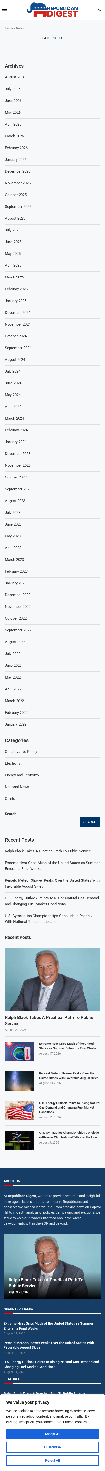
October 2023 (16, 477)
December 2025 (17, 171)
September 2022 (18, 630)
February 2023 (16, 571)
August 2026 (15, 77)
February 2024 (16, 430)
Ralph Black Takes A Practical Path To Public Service (48, 851)
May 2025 (13, 253)
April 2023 (13, 548)
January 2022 (15, 724)
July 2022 (12, 654)
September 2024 (18, 348)
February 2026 (16, 148)
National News (17, 787)
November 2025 (18, 183)
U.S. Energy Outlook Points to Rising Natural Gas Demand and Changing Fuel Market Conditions (69, 1107)
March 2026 (14, 136)
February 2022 (16, 712)
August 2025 (15, 218)
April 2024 (13, 406)
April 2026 (13, 124)
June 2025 (13, 242)
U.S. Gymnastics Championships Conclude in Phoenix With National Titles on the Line (69, 1135)
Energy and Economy (22, 775)
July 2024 (12, 371)
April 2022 (13, 689)
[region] (52, 1432)
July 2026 (12, 89)
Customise (52, 1447)
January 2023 (15, 583)
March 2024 (14, 418)
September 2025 (18, 206)
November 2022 (18, 606)
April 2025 (13, 265)
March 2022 (14, 701)
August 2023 (15, 501)
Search (10, 814)
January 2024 (15, 442)
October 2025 (16, 195)
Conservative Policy (21, 751)
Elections (12, 763)
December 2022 (17, 595)
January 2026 (15, 159)
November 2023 (18, 465)
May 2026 (13, 112)
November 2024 (18, 324)
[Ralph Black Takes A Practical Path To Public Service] (52, 979)
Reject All (52, 1460)
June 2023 (13, 524)
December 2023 (17, 454)
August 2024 (15, 359)
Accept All (52, 1434)
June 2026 (13, 101)
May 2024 (13, 395)
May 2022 (13, 677)
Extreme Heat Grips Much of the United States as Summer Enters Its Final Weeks (68, 1046)
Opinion (11, 798)
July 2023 (12, 512)
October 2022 (16, 618)
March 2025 (14, 277)
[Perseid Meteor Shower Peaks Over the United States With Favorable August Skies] (19, 1081)
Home (9, 28)
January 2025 (15, 301)
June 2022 (13, 665)
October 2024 (16, 336)
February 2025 (16, 289)
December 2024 (17, 312)
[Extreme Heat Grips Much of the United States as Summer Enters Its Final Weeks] (19, 1051)
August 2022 (15, 642)
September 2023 (18, 489)
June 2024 (13, 383)
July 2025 (12, 230)
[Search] (100, 10)
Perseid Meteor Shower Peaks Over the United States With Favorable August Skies (69, 1075)
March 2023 (14, 559)
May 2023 (13, 536)
